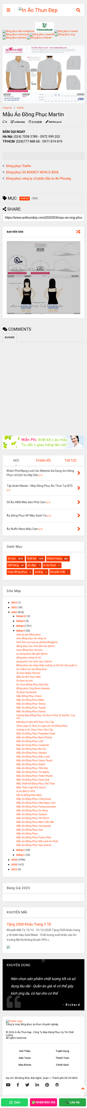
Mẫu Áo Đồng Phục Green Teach (34, 760)
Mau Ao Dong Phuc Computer (32, 745)
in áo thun (50, 565)
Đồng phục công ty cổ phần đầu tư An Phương (38, 178)
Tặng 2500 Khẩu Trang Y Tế (29, 924)
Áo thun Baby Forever (28, 673)
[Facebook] (18, 1084)
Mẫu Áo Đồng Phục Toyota (31, 707)
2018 (14, 864)
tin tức (12, 558)
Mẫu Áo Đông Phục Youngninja (33, 826)
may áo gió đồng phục (28, 634)
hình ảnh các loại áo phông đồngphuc (37, 642)
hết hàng (13, 565)
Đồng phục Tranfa (18, 166)
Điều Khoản (24, 1064)
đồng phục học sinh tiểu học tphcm (35, 646)
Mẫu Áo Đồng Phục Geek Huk (32, 779)
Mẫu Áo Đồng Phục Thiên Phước (34, 776)
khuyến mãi (57, 571)
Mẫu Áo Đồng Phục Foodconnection (36, 806)
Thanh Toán (62, 1058)
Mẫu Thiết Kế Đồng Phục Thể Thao (35, 783)
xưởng (39, 571)
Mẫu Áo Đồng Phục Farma (31, 711)
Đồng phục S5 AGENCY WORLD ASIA (32, 172)
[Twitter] (27, 1084)
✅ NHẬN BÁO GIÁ (43, 1102)
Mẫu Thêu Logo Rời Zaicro (31, 787)
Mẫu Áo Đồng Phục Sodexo (31, 814)
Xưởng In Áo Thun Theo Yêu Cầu (34, 729)
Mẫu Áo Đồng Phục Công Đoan (33, 799)
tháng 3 (20, 630)
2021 (14, 607)
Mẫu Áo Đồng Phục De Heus (32, 810)
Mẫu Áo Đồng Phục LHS (29, 741)
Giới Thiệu (24, 1051)
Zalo (17, 1102)
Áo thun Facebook (26, 692)
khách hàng (54, 558)
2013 (14, 869)
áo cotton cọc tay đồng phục (31, 669)
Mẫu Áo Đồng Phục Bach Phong (34, 737)
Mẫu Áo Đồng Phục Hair (29, 829)
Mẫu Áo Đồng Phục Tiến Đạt (32, 768)
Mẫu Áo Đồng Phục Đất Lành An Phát (37, 841)
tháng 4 (20, 625)
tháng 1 (20, 854)
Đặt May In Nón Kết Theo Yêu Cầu (35, 722)
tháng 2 (20, 850)
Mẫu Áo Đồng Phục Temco (31, 703)
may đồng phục (17, 571)
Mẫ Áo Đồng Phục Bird (28, 795)
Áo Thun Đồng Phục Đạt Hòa (32, 684)
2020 (14, 612)
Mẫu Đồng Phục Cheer (29, 696)
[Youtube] (8, 1084)
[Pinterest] (47, 1084)
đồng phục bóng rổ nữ (28, 657)
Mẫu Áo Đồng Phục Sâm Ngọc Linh (35, 802)
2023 (14, 602)
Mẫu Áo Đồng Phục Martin (30, 764)
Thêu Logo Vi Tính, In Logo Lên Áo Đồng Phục (42, 725)
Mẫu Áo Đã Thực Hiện (28, 676)
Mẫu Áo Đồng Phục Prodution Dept (35, 733)
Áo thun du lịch (24, 680)
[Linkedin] (37, 1084)
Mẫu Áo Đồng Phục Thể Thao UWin (36, 305)
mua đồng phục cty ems (29, 650)
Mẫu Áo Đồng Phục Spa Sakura (33, 845)
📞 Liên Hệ (73, 1102)
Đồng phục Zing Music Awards (33, 688)
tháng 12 (21, 616)
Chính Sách (62, 1064)
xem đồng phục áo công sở (31, 638)
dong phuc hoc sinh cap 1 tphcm (34, 661)
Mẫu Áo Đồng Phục (27, 833)
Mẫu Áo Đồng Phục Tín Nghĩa (32, 772)
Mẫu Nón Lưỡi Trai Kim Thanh (32, 269)
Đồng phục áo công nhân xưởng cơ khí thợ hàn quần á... (47, 665)
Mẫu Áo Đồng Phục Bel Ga (31, 749)
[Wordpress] (57, 1084)
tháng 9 (20, 621)
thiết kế (20, 108)
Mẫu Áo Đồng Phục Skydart (31, 752)
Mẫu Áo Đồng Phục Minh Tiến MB (35, 822)
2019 (14, 859)
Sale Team (25, 1058)
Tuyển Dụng (62, 1051)
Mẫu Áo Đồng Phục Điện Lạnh (33, 756)
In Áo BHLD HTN (25, 791)
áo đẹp (32, 565)
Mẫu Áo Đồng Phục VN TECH (32, 818)
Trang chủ (7, 108)
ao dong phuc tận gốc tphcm (32, 653)
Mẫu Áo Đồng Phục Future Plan (33, 837)
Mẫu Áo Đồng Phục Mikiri (30, 700)
